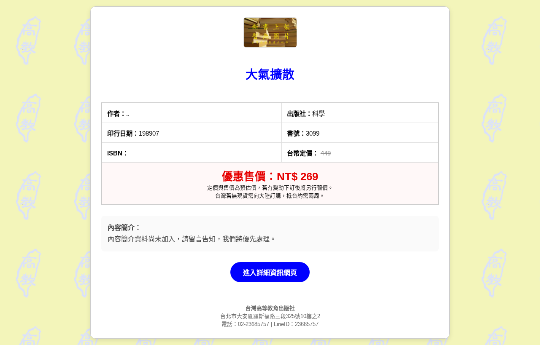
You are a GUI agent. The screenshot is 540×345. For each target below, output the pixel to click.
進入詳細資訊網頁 (270, 272)
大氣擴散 (270, 74)
